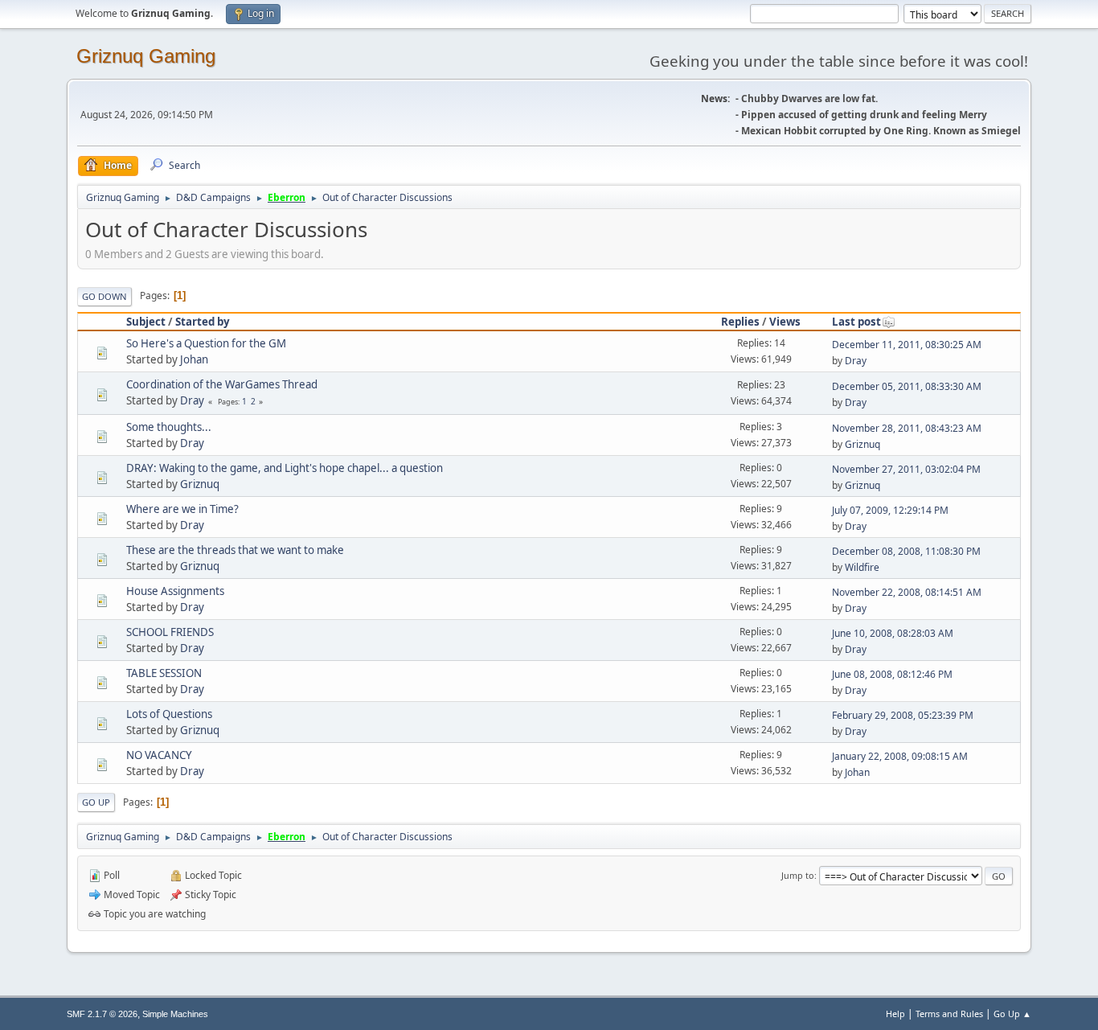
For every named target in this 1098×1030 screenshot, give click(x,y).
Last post (856, 321)
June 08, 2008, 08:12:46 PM (892, 674)
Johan (194, 359)
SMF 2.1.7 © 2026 (102, 1014)
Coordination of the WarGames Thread (222, 384)
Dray (856, 360)
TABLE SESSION (164, 673)
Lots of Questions (169, 714)
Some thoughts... (168, 427)
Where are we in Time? (182, 509)
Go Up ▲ (1012, 1013)
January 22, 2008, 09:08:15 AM (900, 756)
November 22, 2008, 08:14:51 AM (906, 592)
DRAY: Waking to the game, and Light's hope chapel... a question (284, 468)
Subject (146, 321)
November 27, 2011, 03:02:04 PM (906, 469)
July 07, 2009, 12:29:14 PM (890, 510)
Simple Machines (175, 1014)
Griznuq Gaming (145, 56)
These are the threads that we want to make (235, 550)
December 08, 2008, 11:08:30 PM (906, 551)
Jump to (797, 875)
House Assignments (175, 591)
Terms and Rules (949, 1013)
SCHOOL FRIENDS (170, 632)
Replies (740, 321)
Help (895, 1013)
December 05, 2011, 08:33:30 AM (906, 386)
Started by (202, 321)
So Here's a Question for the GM (206, 343)
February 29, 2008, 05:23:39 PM (902, 715)
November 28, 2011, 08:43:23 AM (906, 428)
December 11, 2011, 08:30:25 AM (906, 344)
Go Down (104, 296)
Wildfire (862, 567)
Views (785, 321)
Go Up (96, 802)
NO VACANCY (159, 755)
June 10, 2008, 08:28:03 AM (892, 633)
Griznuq (862, 444)
